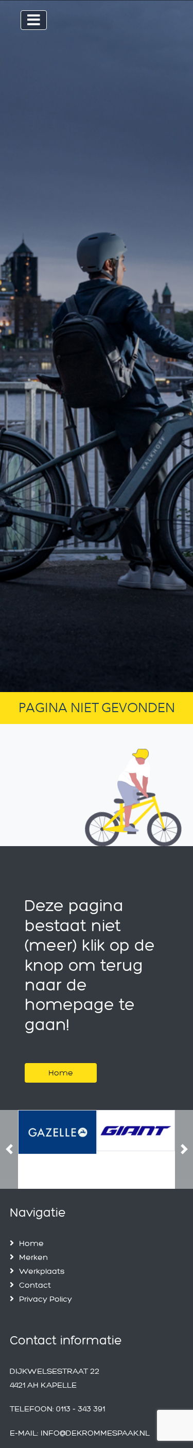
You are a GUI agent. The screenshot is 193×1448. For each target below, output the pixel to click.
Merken (33, 1257)
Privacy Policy (45, 1299)
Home (60, 1072)
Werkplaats (42, 1271)
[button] (9, 1149)
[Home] (61, 1060)
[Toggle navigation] (34, 20)
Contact (35, 1285)
